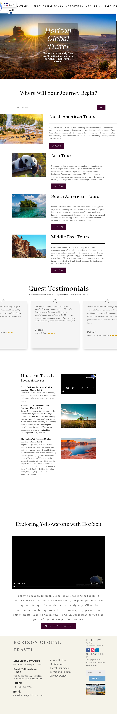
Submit (97, 678)
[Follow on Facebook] (88, 650)
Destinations (18, 7)
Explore (56, 145)
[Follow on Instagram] (92, 650)
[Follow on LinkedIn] (97, 650)
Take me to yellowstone (58, 626)
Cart (12, 10)
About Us (93, 7)
